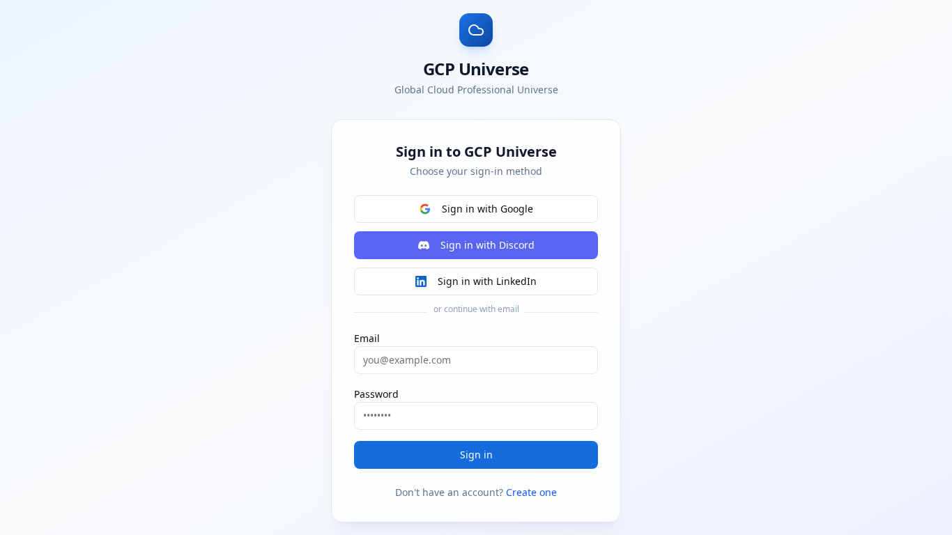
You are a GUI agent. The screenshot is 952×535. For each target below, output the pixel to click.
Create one (531, 492)
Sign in (476, 454)
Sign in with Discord (487, 244)
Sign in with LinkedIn (487, 281)
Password (376, 394)
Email (367, 338)
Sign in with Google (487, 208)
